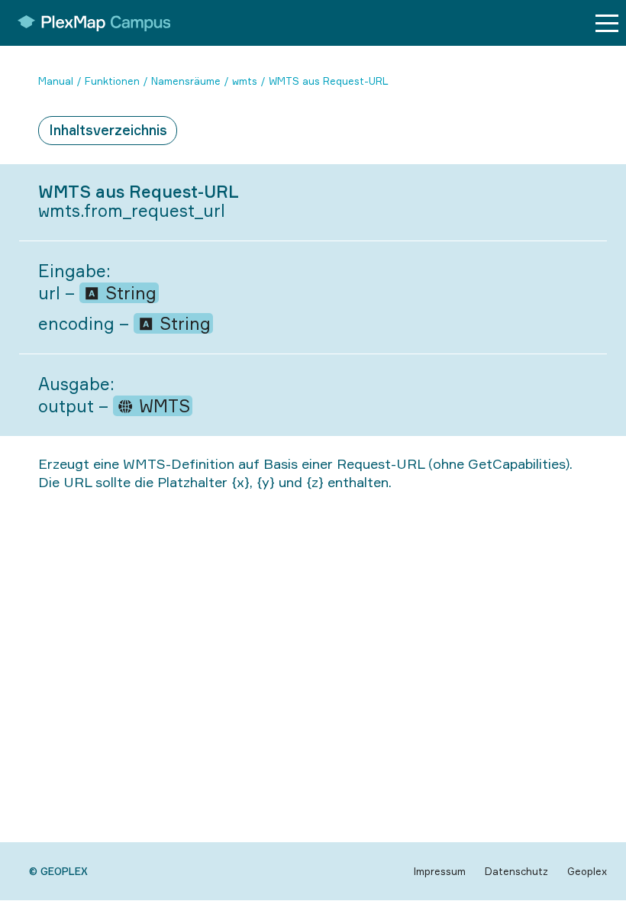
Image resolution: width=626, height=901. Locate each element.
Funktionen (112, 81)
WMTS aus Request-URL (329, 81)
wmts (244, 81)
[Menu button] (606, 23)
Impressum (440, 871)
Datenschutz (516, 871)
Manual (55, 81)
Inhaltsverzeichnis (108, 129)
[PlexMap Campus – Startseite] (89, 23)
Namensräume (186, 81)
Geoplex (587, 871)
